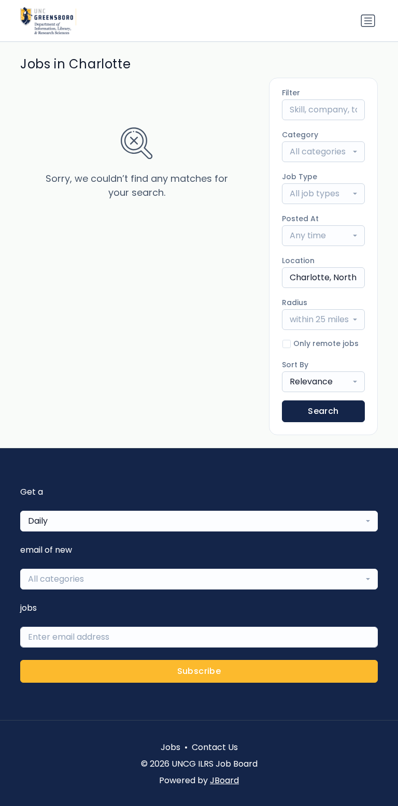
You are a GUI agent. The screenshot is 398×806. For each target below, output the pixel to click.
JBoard (224, 780)
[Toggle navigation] (368, 21)
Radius (294, 302)
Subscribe (199, 671)
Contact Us (215, 747)
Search (323, 411)
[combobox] (323, 151)
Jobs (170, 747)
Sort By (295, 364)
